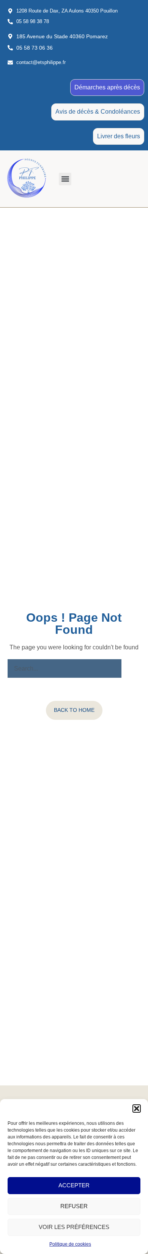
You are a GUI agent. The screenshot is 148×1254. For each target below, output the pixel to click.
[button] (136, 1108)
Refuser (74, 1206)
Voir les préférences (74, 1227)
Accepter (74, 1185)
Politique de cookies (70, 1244)
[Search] (130, 668)
